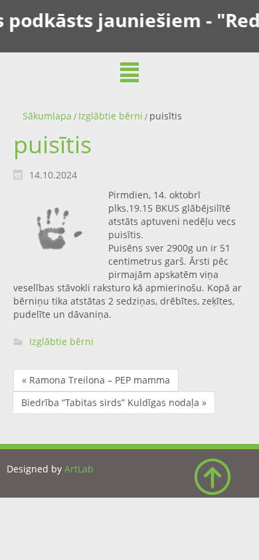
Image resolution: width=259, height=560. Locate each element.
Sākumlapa (47, 115)
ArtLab (79, 468)
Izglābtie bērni (110, 115)
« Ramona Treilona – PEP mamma (96, 380)
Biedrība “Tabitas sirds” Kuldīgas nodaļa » (114, 402)
